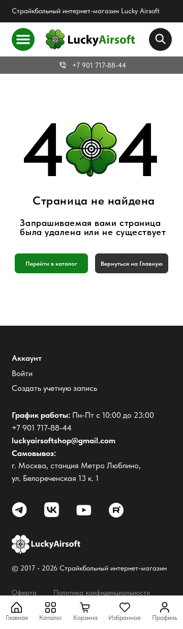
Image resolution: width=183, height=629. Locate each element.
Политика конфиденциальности (101, 592)
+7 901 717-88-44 (99, 65)
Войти (22, 373)
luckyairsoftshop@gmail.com (63, 440)
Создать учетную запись (54, 388)
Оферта (24, 592)
